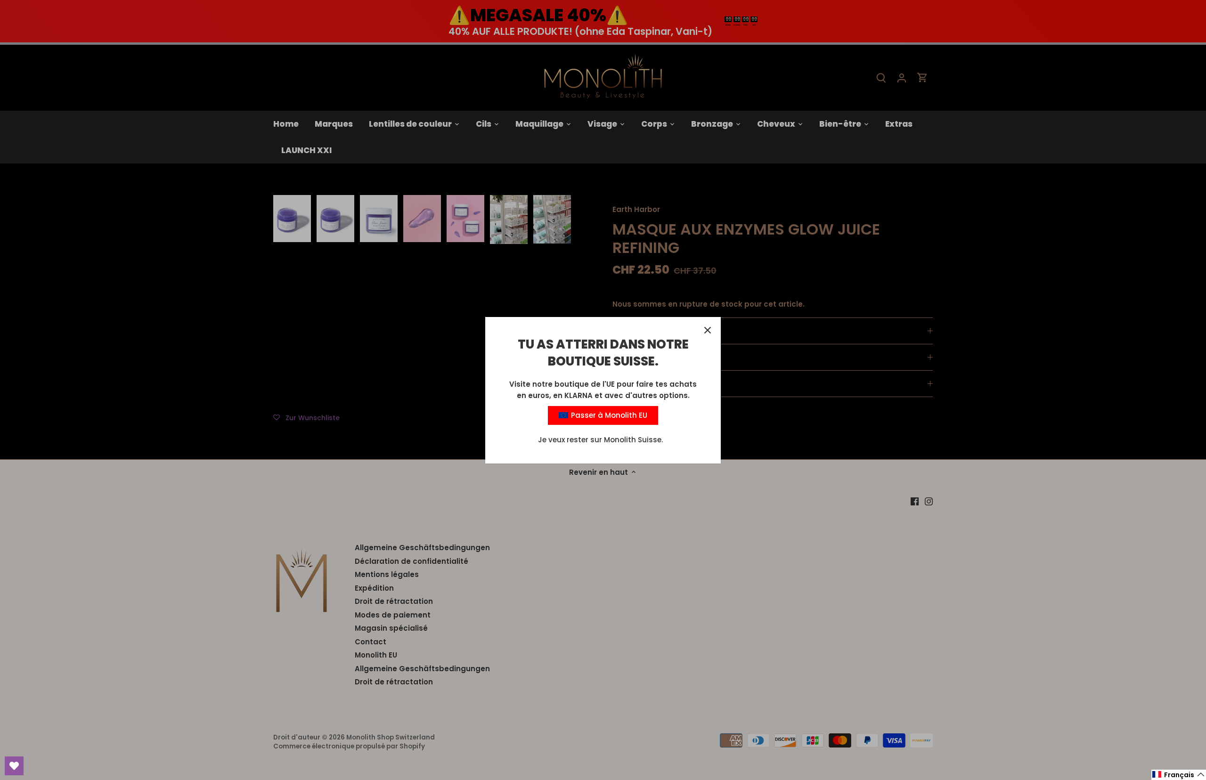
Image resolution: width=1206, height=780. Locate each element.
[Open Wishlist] (14, 765)
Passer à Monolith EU (608, 415)
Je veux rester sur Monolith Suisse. (600, 440)
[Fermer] (707, 330)
